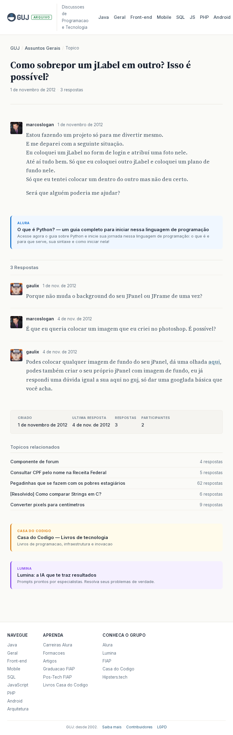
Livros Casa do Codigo (65, 685)
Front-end (17, 661)
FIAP (107, 661)
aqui (214, 362)
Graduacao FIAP (59, 668)
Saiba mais (112, 727)
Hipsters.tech (115, 677)
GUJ (15, 48)
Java (103, 17)
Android (222, 17)
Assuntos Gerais (42, 48)
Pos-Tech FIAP (57, 677)
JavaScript (17, 685)
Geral (120, 17)
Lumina (109, 653)
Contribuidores (139, 727)
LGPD (162, 727)
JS (192, 17)
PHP (204, 17)
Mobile (164, 17)
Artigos (50, 661)
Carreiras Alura (57, 644)
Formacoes (54, 653)
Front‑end (141, 17)
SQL (180, 17)
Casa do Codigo (118, 668)
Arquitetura (18, 708)
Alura (108, 644)
